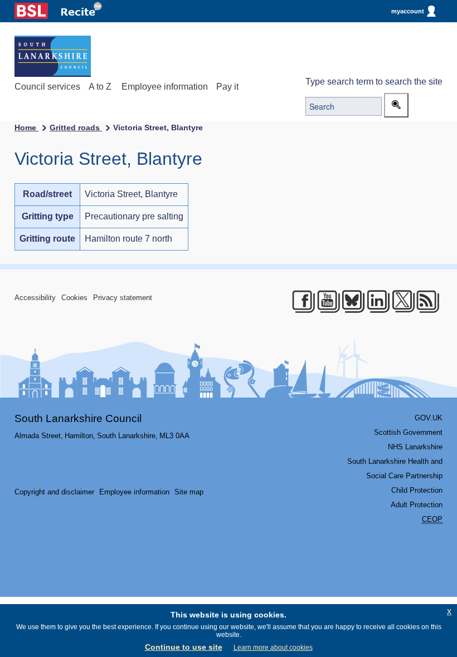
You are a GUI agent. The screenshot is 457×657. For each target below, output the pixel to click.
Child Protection (417, 490)
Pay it (227, 86)
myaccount (407, 11)
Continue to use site (183, 647)
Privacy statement (122, 297)
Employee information (164, 86)
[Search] (396, 105)
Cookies (74, 297)
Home (26, 127)
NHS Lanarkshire (415, 447)
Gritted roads (76, 127)
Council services (47, 86)
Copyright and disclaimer (54, 492)
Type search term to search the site (374, 81)
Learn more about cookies (273, 647)
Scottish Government (408, 432)
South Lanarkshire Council (78, 418)
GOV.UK (429, 418)
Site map (188, 492)
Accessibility (35, 297)
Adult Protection (417, 505)
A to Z (100, 86)
